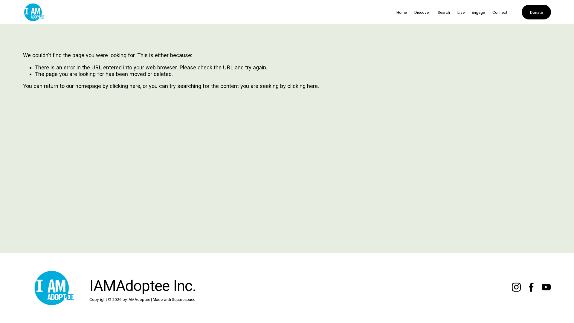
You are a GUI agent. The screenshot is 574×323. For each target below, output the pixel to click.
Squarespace (183, 299)
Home (401, 12)
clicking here (125, 86)
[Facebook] (531, 287)
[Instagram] (516, 287)
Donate (536, 12)
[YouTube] (546, 287)
